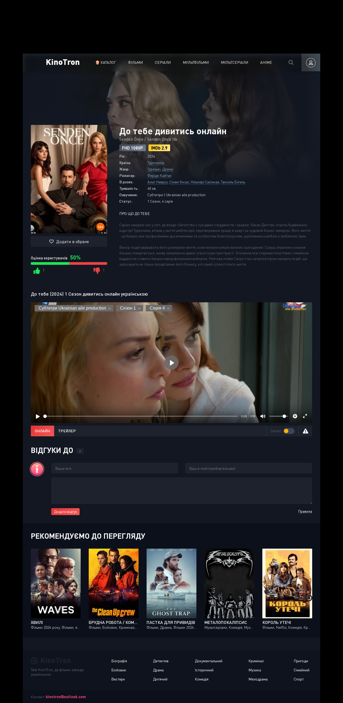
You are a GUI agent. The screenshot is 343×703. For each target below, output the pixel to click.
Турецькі (154, 169)
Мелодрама (258, 679)
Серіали (163, 62)
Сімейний (302, 670)
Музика (254, 670)
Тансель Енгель (233, 182)
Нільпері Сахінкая (205, 182)
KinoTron (63, 61)
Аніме (266, 62)
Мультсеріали (234, 62)
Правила (305, 511)
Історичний (204, 670)
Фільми (135, 62)
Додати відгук (65, 511)
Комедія (201, 679)
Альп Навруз (157, 182)
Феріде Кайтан (159, 175)
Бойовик (118, 670)
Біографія (119, 661)
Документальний (208, 661)
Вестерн (118, 679)
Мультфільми (196, 62)
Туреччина (155, 162)
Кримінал (256, 661)
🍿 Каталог (105, 62)
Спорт (299, 679)
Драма (167, 169)
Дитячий (160, 679)
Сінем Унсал (179, 182)
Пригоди (301, 661)
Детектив (161, 661)
